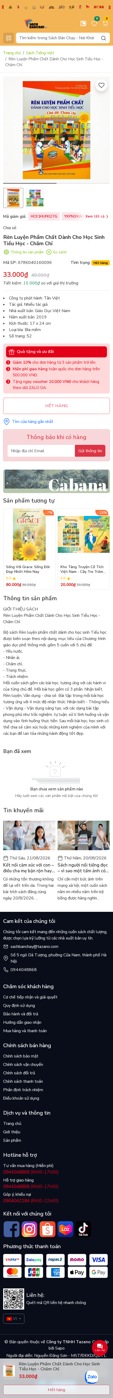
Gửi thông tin (90, 451)
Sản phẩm (12, 1140)
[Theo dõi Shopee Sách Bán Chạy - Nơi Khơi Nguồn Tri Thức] (47, 1229)
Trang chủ (12, 53)
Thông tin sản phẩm (27, 252)
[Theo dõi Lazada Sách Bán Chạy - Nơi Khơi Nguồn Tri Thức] (65, 1229)
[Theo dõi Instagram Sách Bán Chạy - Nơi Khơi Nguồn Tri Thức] (29, 1229)
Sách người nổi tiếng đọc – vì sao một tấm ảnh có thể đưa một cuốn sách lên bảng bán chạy (83, 868)
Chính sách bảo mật (20, 1056)
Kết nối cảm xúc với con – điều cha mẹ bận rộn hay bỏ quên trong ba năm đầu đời (28, 868)
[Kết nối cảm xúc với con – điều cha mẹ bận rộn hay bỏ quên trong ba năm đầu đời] (29, 835)
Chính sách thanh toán (23, 1081)
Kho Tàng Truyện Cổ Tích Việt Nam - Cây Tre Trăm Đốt (82, 570)
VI (15, 1319)
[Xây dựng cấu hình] (83, 23)
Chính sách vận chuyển (23, 1064)
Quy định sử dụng (19, 1005)
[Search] (103, 38)
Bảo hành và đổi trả (20, 1014)
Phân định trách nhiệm (23, 1090)
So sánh (60, 252)
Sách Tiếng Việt (40, 53)
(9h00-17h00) (31, 1172)
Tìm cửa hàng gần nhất (32, 422)
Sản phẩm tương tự (28, 501)
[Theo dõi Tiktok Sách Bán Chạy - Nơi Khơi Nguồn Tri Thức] (83, 1229)
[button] (102, 130)
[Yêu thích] (101, 85)
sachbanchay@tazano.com (34, 946)
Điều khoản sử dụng (21, 1098)
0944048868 (24, 970)
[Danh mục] (8, 38)
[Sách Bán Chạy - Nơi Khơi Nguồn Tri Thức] (27, 23)
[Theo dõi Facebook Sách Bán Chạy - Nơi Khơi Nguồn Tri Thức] (11, 1229)
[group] (56, 130)
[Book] (56, 481)
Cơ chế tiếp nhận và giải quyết (30, 997)
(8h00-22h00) (31, 1201)
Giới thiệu (11, 1132)
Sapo (59, 1348)
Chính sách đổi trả (19, 1073)
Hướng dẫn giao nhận (22, 1022)
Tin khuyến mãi (23, 810)
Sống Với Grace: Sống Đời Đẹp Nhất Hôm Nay (28, 569)
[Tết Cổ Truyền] (56, 7)
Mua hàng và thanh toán (25, 1031)
